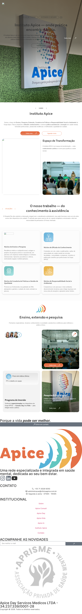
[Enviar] (74, 544)
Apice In (41, 523)
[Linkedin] (8, 478)
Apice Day (41, 513)
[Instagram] (2, 478)
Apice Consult (41, 508)
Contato (41, 533)
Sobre (41, 503)
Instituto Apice (41, 528)
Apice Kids (41, 518)
